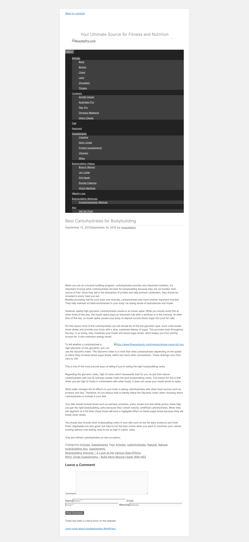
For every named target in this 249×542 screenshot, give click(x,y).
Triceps (83, 88)
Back (81, 61)
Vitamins (83, 153)
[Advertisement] (93, 254)
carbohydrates (136, 444)
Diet (74, 123)
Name (69, 500)
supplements (97, 448)
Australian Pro (86, 102)
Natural (152, 444)
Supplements (79, 133)
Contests (77, 93)
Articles (76, 58)
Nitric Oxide (85, 142)
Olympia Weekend (89, 112)
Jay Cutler (84, 172)
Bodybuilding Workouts (85, 198)
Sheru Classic (86, 118)
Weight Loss (78, 193)
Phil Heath (84, 177)
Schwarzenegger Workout (93, 202)
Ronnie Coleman (88, 182)
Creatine (83, 137)
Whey (82, 158)
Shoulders (84, 82)
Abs (74, 207)
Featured (77, 128)
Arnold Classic (86, 96)
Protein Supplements (90, 147)
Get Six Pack (86, 211)
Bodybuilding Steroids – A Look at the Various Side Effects (103, 452)
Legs (81, 77)
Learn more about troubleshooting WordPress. (90, 528)
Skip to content (75, 13)
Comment (70, 493)
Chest (82, 72)
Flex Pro (83, 107)
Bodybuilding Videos (83, 163)
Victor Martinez (87, 188)
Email (130, 500)
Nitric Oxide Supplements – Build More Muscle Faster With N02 (105, 457)
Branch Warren (87, 167)
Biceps (82, 67)
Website (124, 504)
